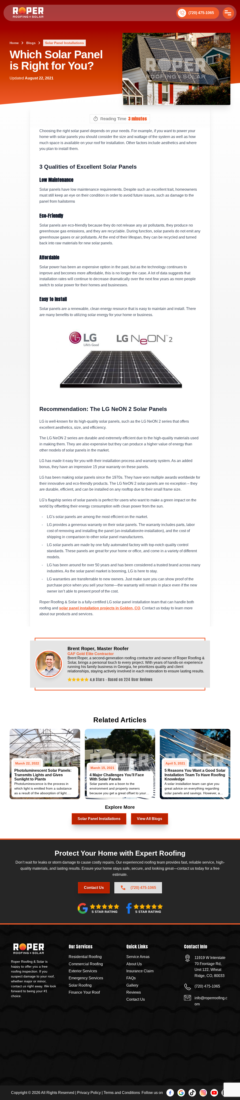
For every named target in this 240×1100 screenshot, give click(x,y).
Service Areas (138, 957)
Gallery (132, 985)
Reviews (133, 992)
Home (14, 43)
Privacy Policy (89, 1093)
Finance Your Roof (84, 992)
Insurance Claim (140, 971)
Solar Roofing (80, 985)
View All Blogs (149, 819)
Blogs (31, 43)
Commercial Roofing (86, 964)
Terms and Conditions (122, 1093)
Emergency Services (86, 978)
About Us (134, 964)
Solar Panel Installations (64, 43)
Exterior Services (83, 971)
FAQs (131, 978)
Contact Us (120, 1087)
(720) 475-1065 (201, 13)
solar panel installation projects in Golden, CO (99, 608)
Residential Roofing (85, 957)
